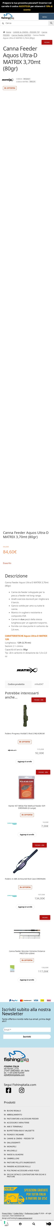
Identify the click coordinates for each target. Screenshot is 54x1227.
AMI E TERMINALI (15, 1126)
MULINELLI (12, 1150)
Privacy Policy (7, 1213)
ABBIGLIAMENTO (14, 1114)
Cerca (33, 1224)
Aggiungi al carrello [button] (25, 762)
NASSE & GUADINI (15, 1154)
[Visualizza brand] (7, 84)
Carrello (45, 1223)
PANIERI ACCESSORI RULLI (19, 1166)
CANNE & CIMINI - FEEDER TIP (26, 32)
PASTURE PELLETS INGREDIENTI (21, 1162)
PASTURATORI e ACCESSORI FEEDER (23, 1118)
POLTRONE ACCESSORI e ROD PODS (23, 1170)
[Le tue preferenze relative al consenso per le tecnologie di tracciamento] (4, 1222)
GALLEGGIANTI (13, 1142)
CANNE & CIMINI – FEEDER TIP (20, 1138)
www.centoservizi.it (25, 1218)
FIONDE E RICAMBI (15, 1134)
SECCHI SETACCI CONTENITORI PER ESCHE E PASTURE (26, 1175)
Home (8, 32)
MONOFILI (11, 1146)
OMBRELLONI (13, 1158)
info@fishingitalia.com (14, 1074)
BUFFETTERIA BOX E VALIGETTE (20, 1130)
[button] (44, 17)
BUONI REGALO (14, 1110)
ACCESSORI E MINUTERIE (18, 1122)
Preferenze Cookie (31, 1213)
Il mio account (20, 1224)
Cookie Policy (18, 1213)
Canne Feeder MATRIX (21, 35)
